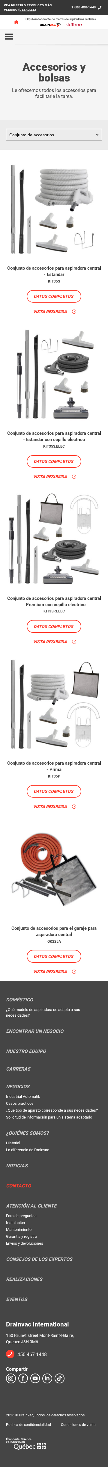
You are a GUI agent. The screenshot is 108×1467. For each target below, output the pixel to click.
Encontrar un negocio (34, 1031)
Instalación (15, 1222)
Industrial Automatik (23, 1096)
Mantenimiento (19, 1229)
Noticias (17, 1165)
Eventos (16, 1299)
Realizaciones (24, 1279)
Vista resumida (50, 311)
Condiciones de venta (78, 1425)
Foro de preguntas (21, 1216)
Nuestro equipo (26, 1051)
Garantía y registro (21, 1236)
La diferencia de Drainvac (27, 1150)
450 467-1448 (32, 1354)
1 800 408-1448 (83, 7)
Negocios (17, 1086)
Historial (13, 1143)
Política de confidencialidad (28, 1425)
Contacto (18, 1186)
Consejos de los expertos (39, 1259)
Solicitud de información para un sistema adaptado (49, 1117)
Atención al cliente (31, 1206)
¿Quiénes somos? (27, 1133)
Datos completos (53, 296)
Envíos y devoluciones (24, 1243)
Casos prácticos (20, 1103)
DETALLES (27, 9)
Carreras (18, 1069)
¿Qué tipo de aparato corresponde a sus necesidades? (52, 1110)
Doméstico (19, 999)
